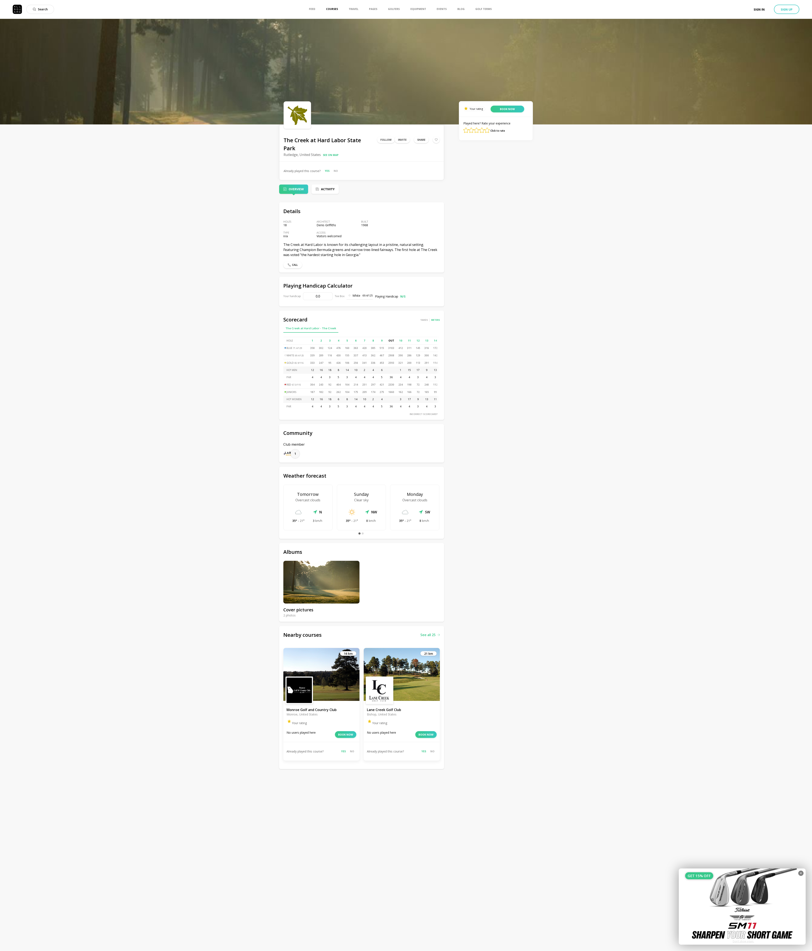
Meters (435, 319)
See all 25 (428, 635)
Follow (386, 140)
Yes (327, 171)
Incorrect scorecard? (424, 414)
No (336, 171)
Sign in (759, 9)
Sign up (787, 9)
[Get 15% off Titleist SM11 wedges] (742, 906)
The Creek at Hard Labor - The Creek (310, 328)
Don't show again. (743, 941)
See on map (331, 155)
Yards (424, 319)
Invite (402, 140)
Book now (345, 734)
